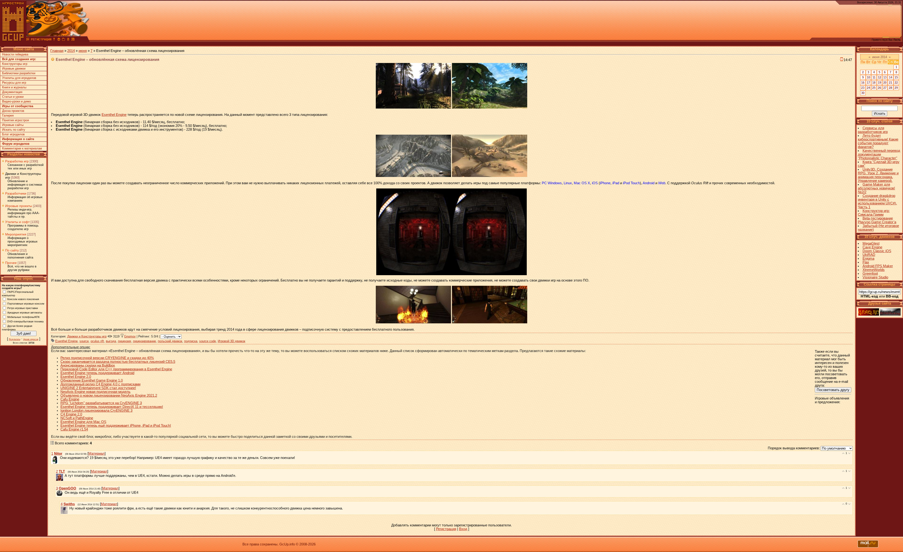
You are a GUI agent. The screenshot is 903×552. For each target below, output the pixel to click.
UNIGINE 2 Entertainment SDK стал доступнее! (98, 388)
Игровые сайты (13, 125)
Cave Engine (872, 247)
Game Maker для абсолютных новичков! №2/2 (876, 188)
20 (885, 82)
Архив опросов (30, 339)
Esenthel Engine (114, 115)
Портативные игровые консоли (25, 303)
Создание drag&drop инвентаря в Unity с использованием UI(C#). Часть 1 (877, 201)
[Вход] (54, 40)
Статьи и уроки (13, 96)
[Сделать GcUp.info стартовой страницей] (58, 40)
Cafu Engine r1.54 (74, 429)
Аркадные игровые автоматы (24, 312)
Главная (56, 51)
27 (885, 88)
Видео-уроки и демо (16, 101)
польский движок (170, 341)
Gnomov (130, 336)
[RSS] (73, 40)
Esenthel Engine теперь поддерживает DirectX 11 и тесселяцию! (111, 407)
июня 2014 (879, 57)
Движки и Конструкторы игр (87, 336)
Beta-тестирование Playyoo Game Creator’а (877, 220)
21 (890, 82)
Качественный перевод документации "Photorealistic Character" (879, 154)
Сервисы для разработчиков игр (873, 130)
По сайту (12, 250)
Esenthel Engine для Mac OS (83, 422)
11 (873, 77)
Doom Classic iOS (877, 251)
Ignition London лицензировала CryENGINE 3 (96, 410)
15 (896, 77)
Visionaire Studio (875, 277)
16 (862, 82)
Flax (866, 262)
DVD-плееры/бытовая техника (25, 321)
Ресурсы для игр (14, 82)
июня (83, 51)
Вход (463, 529)
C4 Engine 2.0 (71, 414)
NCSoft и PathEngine (76, 418)
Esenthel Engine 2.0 (75, 377)
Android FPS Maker (878, 266)
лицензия (124, 341)
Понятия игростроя (15, 120)
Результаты (14, 339)
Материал (96, 453)
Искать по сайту (13, 129)
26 (879, 88)
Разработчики (15, 193)
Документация (12, 92)
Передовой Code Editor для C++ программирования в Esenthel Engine (116, 369)
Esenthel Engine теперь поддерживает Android (97, 373)
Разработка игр (17, 161)
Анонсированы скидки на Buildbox (87, 365)
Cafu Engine (69, 399)
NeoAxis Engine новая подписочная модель (95, 392)
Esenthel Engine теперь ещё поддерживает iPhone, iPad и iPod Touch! (115, 425)
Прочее (11, 263)
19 (879, 82)
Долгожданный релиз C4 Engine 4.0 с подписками (100, 384)
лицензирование (144, 341)
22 (896, 82)
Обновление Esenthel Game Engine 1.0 (91, 380)
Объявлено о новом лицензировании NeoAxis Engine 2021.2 (108, 395)
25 (873, 88)
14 (890, 77)
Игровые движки (13, 68)
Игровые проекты (18, 206)
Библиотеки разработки (18, 73)
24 (868, 88)
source (84, 341)
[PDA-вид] (68, 40)
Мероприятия (15, 234)
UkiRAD (869, 255)
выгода (111, 341)
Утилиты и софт (17, 222)
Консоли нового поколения (23, 299)
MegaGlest (871, 243)
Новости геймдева (15, 54)
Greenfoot (870, 273)
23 (862, 88)
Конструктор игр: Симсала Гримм (874, 212)
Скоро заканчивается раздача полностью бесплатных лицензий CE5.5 (117, 362)
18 (873, 82)
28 (890, 88)
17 (868, 82)
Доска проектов (13, 111)
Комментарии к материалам (22, 148)
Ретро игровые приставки (22, 307)
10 (868, 77)
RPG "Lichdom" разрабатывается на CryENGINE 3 (101, 403)
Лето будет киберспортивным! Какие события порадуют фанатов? (878, 141)
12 (879, 77)
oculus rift (97, 341)
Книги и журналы (14, 87)
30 (862, 93)
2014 (71, 51)
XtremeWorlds (874, 270)
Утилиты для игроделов (19, 78)
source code (207, 341)
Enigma (868, 258)
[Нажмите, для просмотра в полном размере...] (413, 107)
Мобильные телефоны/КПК (23, 316)
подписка (190, 341)
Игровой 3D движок (231, 341)
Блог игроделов (13, 134)
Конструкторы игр (14, 64)
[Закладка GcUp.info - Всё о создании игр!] (63, 40)
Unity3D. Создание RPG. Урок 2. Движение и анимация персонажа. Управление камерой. (878, 175)
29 (896, 88)
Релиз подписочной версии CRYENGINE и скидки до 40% (107, 358)
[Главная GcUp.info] (13, 40)
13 (885, 77)
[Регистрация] (41, 40)
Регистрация (446, 529)
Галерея (8, 115)
